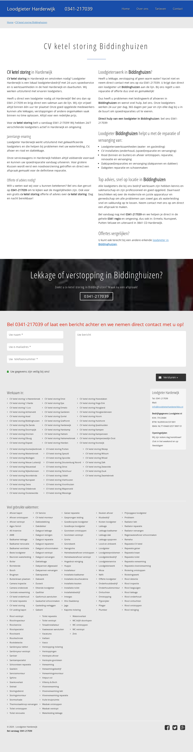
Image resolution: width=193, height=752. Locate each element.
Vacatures (47, 633)
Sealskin (14, 668)
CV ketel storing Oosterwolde (24, 493)
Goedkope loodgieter (74, 526)
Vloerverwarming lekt (52, 691)
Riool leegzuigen (133, 587)
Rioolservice (15, 624)
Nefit (101, 574)
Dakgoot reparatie (44, 539)
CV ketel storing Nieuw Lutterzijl (25, 462)
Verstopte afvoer (50, 655)
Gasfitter (40, 592)
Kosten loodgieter (107, 521)
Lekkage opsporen (108, 539)
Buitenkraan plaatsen (20, 578)
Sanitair (13, 655)
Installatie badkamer (74, 574)
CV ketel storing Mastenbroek (24, 453)
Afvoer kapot (16, 512)
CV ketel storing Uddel (57, 475)
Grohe (67, 539)
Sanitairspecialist (18, 660)
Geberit (39, 609)
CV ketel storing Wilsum (97, 453)
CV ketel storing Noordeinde (23, 475)
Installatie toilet (71, 587)
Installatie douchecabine (76, 578)
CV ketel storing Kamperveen (94, 434)
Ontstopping (105, 596)
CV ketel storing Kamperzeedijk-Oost (97, 438)
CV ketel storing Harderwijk (58, 425)
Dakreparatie (42, 574)
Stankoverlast (16, 682)
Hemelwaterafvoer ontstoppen (79, 552)
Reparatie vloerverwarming (138, 565)
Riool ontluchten (133, 600)
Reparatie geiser (132, 548)
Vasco (45, 642)
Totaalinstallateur (50, 624)
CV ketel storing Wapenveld (59, 488)
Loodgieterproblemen (109, 552)
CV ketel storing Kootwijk (92, 442)
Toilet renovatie (17, 713)
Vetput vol (47, 677)
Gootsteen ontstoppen (75, 530)
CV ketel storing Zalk (95, 462)
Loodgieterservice (107, 561)
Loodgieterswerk (107, 565)
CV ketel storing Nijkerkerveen (24, 471)
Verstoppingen (49, 651)
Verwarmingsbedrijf (51, 668)
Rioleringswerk (132, 574)
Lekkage (103, 526)
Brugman (14, 574)
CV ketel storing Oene (20, 484)
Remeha (128, 539)
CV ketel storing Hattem (56, 434)
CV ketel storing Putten (57, 449)
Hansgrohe (69, 548)
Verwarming (48, 664)
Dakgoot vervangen (45, 556)
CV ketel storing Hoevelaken (93, 398)
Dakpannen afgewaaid (46, 565)
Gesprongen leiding (73, 517)
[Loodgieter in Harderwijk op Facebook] (168, 727)
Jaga (66, 605)
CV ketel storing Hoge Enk (92, 403)
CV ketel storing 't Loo (20, 407)
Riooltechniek (16, 638)
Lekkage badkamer (108, 530)
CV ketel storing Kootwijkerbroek (26, 449)
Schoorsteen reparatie (20, 664)
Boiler (12, 561)
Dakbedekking (43, 521)
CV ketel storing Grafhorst (57, 420)
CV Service (41, 512)
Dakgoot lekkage (44, 530)
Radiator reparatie (133, 526)
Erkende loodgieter (45, 587)
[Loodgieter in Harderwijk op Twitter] (175, 727)
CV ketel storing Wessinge (58, 493)
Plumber (103, 609)
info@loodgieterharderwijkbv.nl (167, 406)
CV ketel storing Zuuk (96, 471)
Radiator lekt (131, 521)
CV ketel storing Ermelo (56, 407)
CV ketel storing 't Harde (21, 403)
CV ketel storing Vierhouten (59, 479)
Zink (75, 633)
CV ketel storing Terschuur (58, 471)
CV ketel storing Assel (20, 416)
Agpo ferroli (15, 526)
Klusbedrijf (104, 517)
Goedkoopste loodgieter (76, 521)
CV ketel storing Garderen (57, 412)
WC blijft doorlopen (82, 620)
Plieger (102, 605)
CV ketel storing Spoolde (58, 457)
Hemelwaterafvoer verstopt (77, 556)
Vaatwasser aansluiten (53, 629)
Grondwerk (69, 543)
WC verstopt (78, 629)
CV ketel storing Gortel (56, 416)
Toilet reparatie (49, 616)
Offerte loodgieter (107, 578)
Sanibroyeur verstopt (20, 651)
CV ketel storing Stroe (56, 466)
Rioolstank (15, 633)
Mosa (101, 570)
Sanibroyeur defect (19, 646)
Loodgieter (104, 548)
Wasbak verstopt (50, 708)
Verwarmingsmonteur (52, 673)
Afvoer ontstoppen (19, 517)
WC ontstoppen (80, 624)
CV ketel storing (17, 605)
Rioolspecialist (17, 629)
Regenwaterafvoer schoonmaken (141, 534)
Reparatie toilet (132, 556)
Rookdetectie (16, 642)
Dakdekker (41, 526)
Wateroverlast (79, 616)
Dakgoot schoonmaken (47, 548)
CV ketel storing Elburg (21, 438)
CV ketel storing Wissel (96, 457)
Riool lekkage (131, 592)
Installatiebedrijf (72, 592)
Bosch (12, 570)
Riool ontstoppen (133, 605)
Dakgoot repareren (45, 543)
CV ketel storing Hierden (56, 442)
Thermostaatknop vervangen (24, 704)
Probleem (129, 517)
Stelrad (13, 686)
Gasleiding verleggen (46, 605)
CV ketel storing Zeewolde (98, 466)
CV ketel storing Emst (55, 398)
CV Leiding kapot (18, 609)
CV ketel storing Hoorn (91, 416)
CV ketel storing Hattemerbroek (60, 438)
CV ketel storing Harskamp (57, 429)
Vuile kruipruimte (50, 699)
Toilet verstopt (49, 620)
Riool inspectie (132, 583)
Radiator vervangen (134, 530)
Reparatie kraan (132, 552)
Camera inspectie (18, 583)
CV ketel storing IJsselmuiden (94, 425)
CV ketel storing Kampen (92, 429)
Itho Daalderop (71, 600)
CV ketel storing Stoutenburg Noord (63, 462)
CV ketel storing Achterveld (23, 412)
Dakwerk (40, 578)
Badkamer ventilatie (19, 548)
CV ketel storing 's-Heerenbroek (25, 398)
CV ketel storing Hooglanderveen (96, 412)
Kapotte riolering (72, 609)
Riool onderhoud (133, 596)
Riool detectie (131, 578)
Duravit (39, 583)
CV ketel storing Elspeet (21, 442)
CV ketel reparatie (18, 600)
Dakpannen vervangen (47, 570)
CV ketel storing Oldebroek (23, 488)
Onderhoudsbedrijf (108, 583)
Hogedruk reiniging (73, 561)
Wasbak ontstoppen (52, 704)
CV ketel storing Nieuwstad (23, 466)
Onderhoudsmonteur (109, 587)
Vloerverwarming (50, 686)
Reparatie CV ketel (133, 543)
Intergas (68, 596)
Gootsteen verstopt (73, 534)
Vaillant (46, 638)
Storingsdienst (17, 691)
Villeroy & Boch (49, 682)
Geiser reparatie (72, 512)
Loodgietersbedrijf (108, 556)
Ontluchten (104, 592)
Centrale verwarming (20, 592)
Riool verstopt (16, 616)
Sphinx (13, 677)
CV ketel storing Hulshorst (92, 420)
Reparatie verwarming (135, 561)
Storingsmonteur (18, 695)
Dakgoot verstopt (44, 552)
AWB (12, 534)
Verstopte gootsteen (52, 660)
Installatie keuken (72, 583)
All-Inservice (15, 530)
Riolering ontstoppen (135, 570)
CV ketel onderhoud (19, 596)
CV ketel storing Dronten (22, 434)
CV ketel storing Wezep (97, 449)
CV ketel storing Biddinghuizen (31, 22)
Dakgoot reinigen (44, 534)
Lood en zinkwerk (107, 543)
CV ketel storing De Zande (22, 425)
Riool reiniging (132, 609)
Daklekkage (41, 561)
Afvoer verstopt (17, 521)
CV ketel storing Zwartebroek (100, 475)
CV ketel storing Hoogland (92, 407)
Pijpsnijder (104, 600)
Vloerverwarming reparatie (55, 695)
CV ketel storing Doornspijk (23, 429)
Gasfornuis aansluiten (46, 596)
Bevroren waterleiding (20, 556)
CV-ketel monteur (44, 517)
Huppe (67, 565)
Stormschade (16, 699)
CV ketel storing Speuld (57, 453)
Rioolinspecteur (17, 620)
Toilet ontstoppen (18, 708)
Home (10, 22)
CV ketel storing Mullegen (22, 457)
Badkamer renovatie (19, 543)
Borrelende (15, 565)
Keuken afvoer (106, 512)
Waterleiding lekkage (52, 713)
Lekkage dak (105, 534)
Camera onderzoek (19, 587)
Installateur (69, 570)
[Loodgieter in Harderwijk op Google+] (183, 727)
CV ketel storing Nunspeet (22, 479)
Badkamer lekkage (18, 539)
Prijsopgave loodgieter (135, 512)
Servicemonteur (17, 673)
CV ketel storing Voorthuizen (60, 484)
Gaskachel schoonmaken (48, 600)
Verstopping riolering (52, 646)
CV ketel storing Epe (54, 403)
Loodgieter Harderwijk (31, 8)
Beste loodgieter (17, 552)
